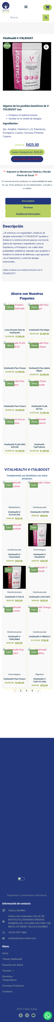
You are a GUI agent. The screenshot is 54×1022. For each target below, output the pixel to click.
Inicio (5, 953)
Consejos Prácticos (13, 986)
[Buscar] (46, 17)
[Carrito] (47, 7)
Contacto (7, 991)
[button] (26, 6)
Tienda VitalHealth (12, 959)
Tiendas (6, 970)
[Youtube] (33, 1015)
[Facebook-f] (21, 1015)
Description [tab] (28, 201)
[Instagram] (27, 1015)
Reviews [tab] (28, 207)
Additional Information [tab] (28, 214)
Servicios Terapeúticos (9, 978)
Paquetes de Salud (12, 965)
